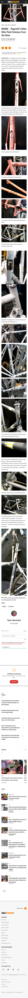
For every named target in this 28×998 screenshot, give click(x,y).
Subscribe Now (14, 508)
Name (5, 500)
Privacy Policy (12, 513)
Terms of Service (20, 513)
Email (5, 494)
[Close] (24, 483)
